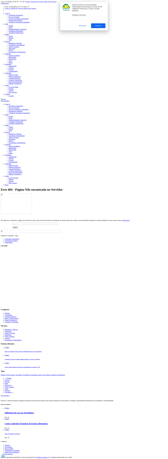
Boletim (11, 89)
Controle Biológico (14, 78)
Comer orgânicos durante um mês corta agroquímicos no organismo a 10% (22, 367)
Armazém (8, 54)
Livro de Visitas (43, 1)
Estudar (11, 26)
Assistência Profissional (16, 31)
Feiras (10, 27)
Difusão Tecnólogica (15, 83)
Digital (7, 34)
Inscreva (98, 25)
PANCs (11, 50)
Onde (6, 24)
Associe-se (34, 1)
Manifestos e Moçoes (11, 329)
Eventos (11, 69)
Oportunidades (13, 71)
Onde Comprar (9, 387)
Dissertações (12, 59)
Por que (7, 382)
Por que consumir (14, 17)
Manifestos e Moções (15, 43)
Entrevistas (12, 48)
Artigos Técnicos (14, 47)
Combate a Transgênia (11, 322)
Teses (10, 61)
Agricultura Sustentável (16, 15)
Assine (7, 85)
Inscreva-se (8, 385)
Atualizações (12, 66)
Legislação (8, 331)
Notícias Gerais (13, 75)
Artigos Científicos (14, 55)
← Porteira (8, 378)
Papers (11, 62)
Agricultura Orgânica (11, 241)
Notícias (11, 68)
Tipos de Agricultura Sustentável (18, 19)
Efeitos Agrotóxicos (15, 76)
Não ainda (82, 25)
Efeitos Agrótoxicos (11, 320)
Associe (11, 90)
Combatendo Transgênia (12, 450)
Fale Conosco (52, 1)
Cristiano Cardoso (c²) (43, 457)
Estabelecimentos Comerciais (17, 29)
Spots (10, 40)
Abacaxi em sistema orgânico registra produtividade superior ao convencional (23, 351)
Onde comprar (10, 375)
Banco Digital (9, 449)
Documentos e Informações (17, 52)
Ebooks (11, 38)
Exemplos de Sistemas (15, 20)
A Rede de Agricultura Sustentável (19, 22)
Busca (6, 185)
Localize (7, 94)
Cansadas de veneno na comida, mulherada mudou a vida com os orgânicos (22, 359)
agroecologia (9, 242)
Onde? (7, 115)
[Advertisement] (59, 277)
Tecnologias (8, 315)
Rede (6, 383)
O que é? (28, 1)
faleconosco (126, 220)
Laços (43, 375)
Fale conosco (9, 454)
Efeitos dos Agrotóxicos (12, 452)
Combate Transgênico (15, 80)
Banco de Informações (15, 82)
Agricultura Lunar (35, 375)
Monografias (12, 57)
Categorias (8, 73)
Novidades (8, 64)
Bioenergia (61, 375)
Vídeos (11, 36)
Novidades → (9, 392)
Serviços (7, 41)
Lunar (6, 389)
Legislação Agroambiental (17, 45)
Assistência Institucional (16, 33)
